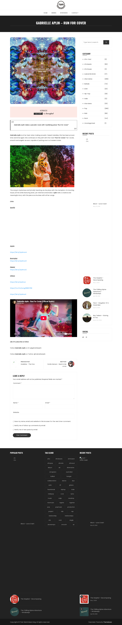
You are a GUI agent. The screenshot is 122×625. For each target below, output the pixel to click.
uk (73, 524)
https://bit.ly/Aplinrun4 (18, 252)
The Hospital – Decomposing (98, 279)
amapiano (52, 472)
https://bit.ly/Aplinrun (18, 282)
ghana (71, 485)
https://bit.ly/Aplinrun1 (18, 294)
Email (47, 403)
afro (48, 459)
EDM (85, 89)
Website (16, 412)
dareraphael (49, 113)
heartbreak (51, 489)
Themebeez (107, 622)
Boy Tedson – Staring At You (100, 316)
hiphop (63, 489)
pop (48, 507)
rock (60, 520)
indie (72, 489)
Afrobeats (88, 64)
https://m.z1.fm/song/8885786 (21, 288)
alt (59, 467)
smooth (64, 524)
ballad (53, 476)
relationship (53, 516)
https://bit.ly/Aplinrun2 (18, 270)
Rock (86, 118)
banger (69, 476)
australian (69, 472)
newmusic (50, 503)
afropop (50, 463)
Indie (86, 99)
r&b (62, 511)
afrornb (60, 463)
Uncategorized (89, 123)
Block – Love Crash (100, 204)
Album (50, 467)
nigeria (61, 503)
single (71, 520)
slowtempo (51, 524)
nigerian (72, 503)
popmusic (58, 507)
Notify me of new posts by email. (26, 430)
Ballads (86, 84)
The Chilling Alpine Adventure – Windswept (99, 292)
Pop (85, 108)
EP (60, 485)
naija (60, 498)
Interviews (64, 13)
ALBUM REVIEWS (90, 74)
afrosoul (72, 463)
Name (15, 403)
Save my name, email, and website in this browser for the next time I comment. (42, 421)
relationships (69, 516)
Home (45, 13)
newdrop (71, 498)
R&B (85, 113)
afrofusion (71, 459)
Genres (53, 13)
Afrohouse (88, 69)
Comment (17, 383)
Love (62, 494)
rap (72, 511)
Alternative (43, 110)
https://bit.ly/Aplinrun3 (18, 261)
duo (73, 481)
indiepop (51, 494)
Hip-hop (87, 94)
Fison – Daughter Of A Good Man (101, 304)
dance (64, 481)
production (71, 507)
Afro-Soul (87, 59)
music (50, 498)
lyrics (72, 494)
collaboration (51, 481)
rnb (50, 520)
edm (50, 485)
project (50, 511)
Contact (75, 13)
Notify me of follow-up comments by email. (29, 425)
